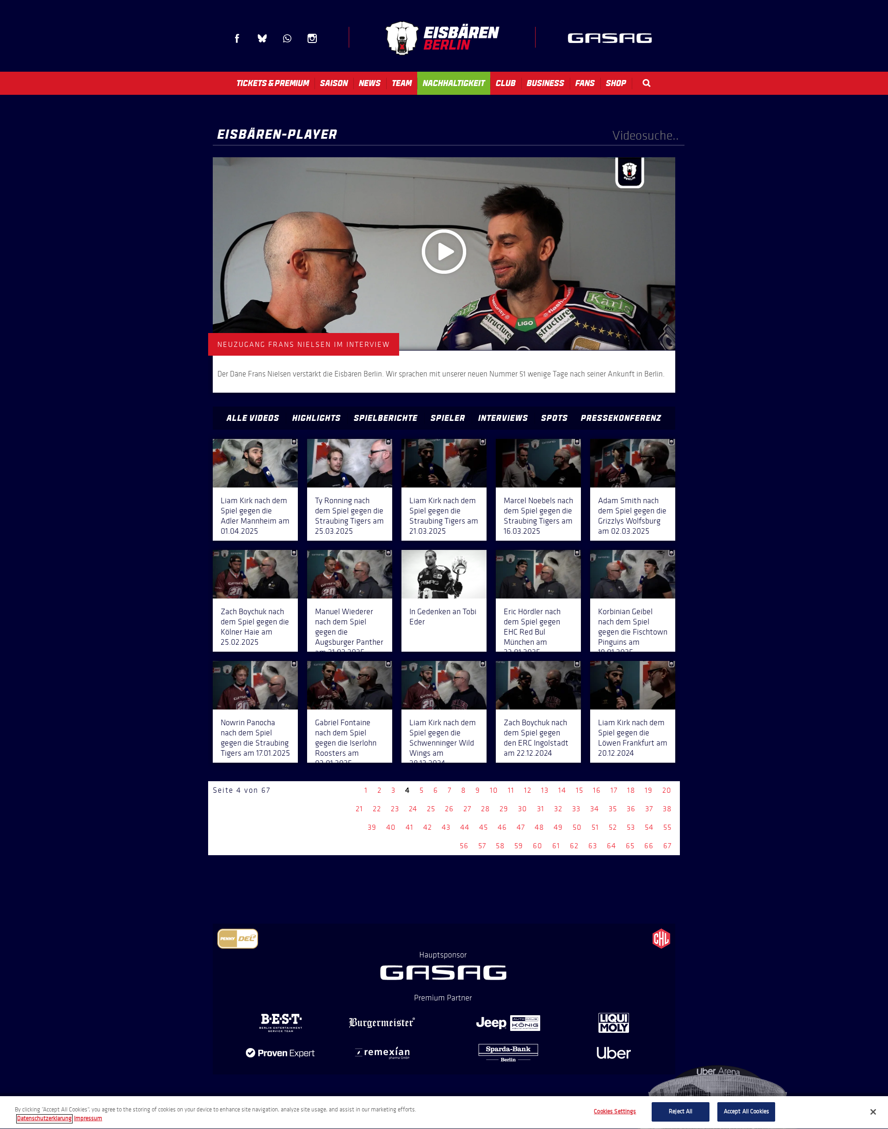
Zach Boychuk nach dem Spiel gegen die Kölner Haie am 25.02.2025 (255, 626)
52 (613, 827)
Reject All (680, 1111)
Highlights (316, 418)
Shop (616, 83)
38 (667, 809)
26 (449, 809)
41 (409, 827)
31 (540, 809)
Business (545, 83)
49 (558, 827)
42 (427, 827)
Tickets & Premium (272, 83)
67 (667, 846)
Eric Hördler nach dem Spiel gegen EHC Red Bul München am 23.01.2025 (532, 631)
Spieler (448, 418)
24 (413, 809)
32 (558, 809)
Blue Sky (262, 38)
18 (631, 790)
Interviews (503, 418)
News (370, 83)
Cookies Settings (615, 1111)
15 (579, 790)
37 (649, 809)
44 (464, 827)
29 (504, 809)
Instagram (312, 38)
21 (359, 809)
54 (649, 827)
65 (630, 846)
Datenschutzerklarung (44, 1119)
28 (485, 809)
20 (667, 790)
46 (502, 827)
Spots (554, 418)
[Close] (873, 1112)
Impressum (88, 1119)
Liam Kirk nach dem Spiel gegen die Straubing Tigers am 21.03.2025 (443, 515)
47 (521, 827)
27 (467, 809)
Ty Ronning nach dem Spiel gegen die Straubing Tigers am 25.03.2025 (349, 515)
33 (576, 809)
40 (391, 827)
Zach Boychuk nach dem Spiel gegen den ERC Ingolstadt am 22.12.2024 (536, 737)
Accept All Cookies (746, 1111)
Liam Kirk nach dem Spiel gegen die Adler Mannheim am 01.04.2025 (255, 515)
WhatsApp (287, 38)
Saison (334, 83)
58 (500, 846)
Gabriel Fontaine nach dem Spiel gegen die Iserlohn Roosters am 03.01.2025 (345, 742)
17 (613, 790)
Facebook (237, 38)
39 (372, 827)
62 (574, 846)
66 (649, 846)
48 (539, 827)
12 (527, 790)
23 (395, 809)
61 (556, 846)
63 (592, 846)
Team (402, 83)
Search (646, 83)
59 (518, 846)
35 (613, 809)
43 (446, 827)
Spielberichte (386, 418)
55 (667, 827)
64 (611, 846)
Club (506, 83)
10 (494, 790)
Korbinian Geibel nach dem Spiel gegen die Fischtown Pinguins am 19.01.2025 (632, 631)
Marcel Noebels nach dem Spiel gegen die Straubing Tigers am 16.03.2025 (538, 515)
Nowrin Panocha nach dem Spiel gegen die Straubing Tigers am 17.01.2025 (255, 737)
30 (522, 809)
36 (631, 809)
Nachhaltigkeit (454, 83)
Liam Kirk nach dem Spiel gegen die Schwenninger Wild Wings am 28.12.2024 (442, 742)
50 (577, 827)
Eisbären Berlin (442, 38)
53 (631, 827)
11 (511, 790)
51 (595, 827)
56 (464, 846)
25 (431, 809)
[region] (444, 1112)
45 (483, 827)
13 (545, 790)
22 (377, 809)
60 (538, 846)
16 (597, 790)
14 (562, 790)
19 (649, 790)
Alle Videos (253, 418)
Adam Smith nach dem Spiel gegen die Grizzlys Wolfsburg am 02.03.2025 (632, 515)
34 (594, 809)
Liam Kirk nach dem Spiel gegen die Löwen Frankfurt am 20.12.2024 (632, 737)
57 (482, 846)
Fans (585, 83)
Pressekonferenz (621, 418)
